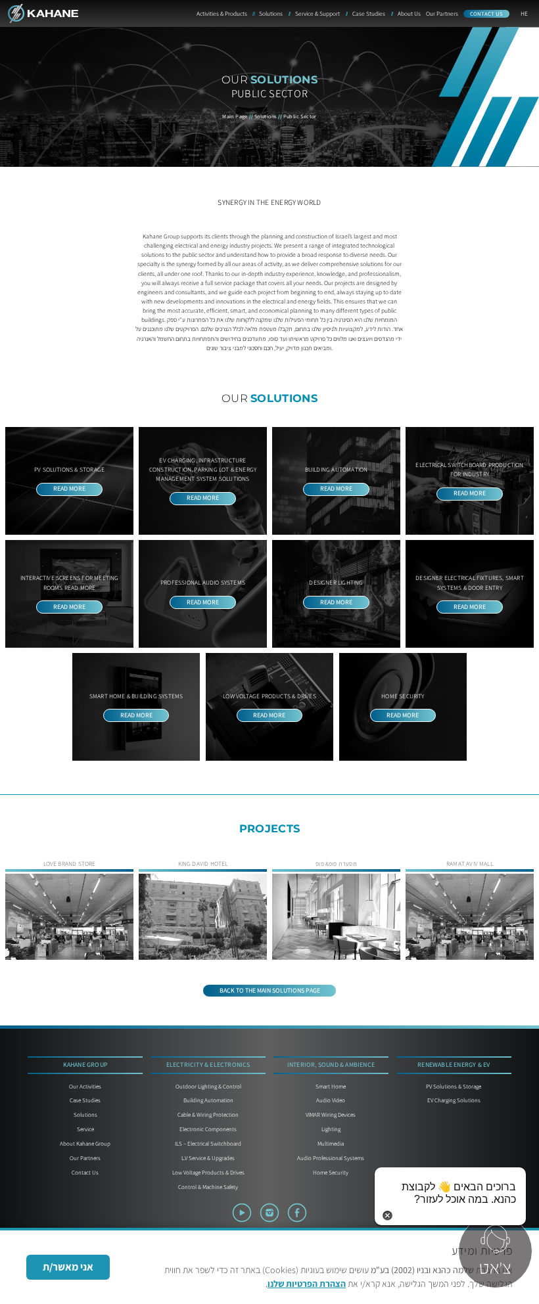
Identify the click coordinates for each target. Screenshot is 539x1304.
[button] (493, 1252)
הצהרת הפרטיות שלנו (307, 1284)
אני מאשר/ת (68, 1267)
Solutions (265, 116)
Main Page (235, 116)
